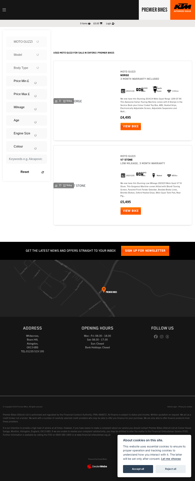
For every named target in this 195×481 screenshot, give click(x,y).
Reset (25, 171)
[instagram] (162, 337)
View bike (131, 126)
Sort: (59, 33)
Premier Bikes (154, 9)
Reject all (170, 468)
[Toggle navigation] (4, 10)
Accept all (138, 468)
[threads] (168, 337)
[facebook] (157, 337)
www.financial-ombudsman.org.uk (93, 434)
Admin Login (172, 406)
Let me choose (171, 458)
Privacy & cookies (185, 406)
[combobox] (26, 41)
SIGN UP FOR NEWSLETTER (145, 251)
